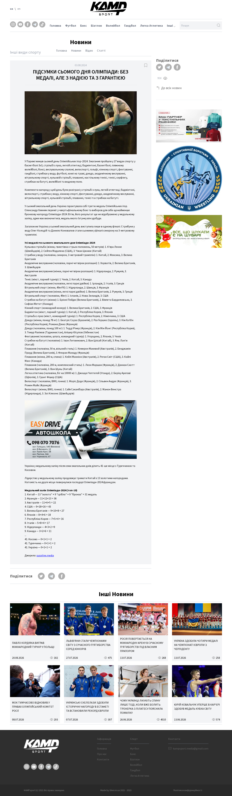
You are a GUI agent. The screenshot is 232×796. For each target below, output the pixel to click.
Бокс (83, 25)
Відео (89, 50)
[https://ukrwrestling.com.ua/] (189, 179)
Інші (170, 25)
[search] (219, 25)
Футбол (70, 25)
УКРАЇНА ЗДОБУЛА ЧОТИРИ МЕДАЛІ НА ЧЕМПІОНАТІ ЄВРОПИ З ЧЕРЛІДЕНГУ (196, 645)
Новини (76, 50)
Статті (101, 50)
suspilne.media (45, 555)
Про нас (101, 754)
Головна (55, 25)
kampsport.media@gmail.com (190, 748)
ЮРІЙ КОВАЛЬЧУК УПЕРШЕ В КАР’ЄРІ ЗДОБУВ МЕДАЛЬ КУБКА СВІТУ (197, 706)
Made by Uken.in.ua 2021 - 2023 (115, 790)
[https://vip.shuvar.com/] (189, 231)
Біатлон (96, 25)
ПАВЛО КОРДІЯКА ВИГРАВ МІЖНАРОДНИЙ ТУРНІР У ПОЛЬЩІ (33, 645)
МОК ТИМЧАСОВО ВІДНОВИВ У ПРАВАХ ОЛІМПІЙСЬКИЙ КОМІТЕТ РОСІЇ (33, 706)
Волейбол (113, 25)
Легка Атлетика (151, 25)
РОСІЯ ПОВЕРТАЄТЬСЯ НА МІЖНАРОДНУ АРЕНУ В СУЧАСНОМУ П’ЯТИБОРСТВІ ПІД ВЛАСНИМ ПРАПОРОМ (141, 645)
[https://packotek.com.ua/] (189, 125)
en (18, 8)
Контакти (103, 759)
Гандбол (130, 25)
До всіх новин (171, 88)
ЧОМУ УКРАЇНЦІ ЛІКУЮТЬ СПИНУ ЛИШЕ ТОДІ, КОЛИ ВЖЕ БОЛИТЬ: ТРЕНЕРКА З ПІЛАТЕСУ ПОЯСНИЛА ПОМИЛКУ (141, 706)
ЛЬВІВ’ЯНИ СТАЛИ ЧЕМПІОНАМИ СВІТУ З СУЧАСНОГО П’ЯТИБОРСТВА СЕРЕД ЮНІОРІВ (88, 645)
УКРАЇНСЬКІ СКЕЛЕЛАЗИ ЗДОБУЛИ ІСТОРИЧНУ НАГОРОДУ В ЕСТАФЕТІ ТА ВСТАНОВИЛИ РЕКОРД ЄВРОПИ (87, 706)
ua (11, 8)
